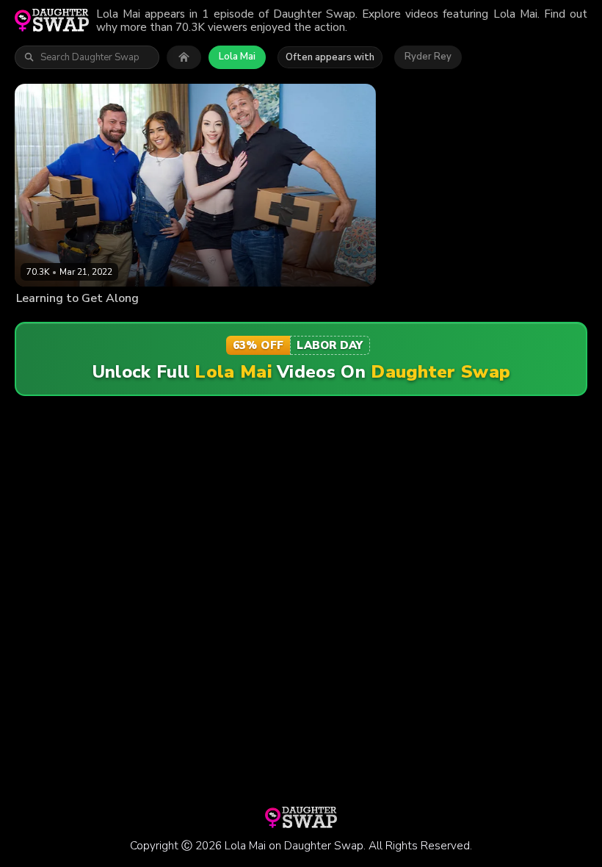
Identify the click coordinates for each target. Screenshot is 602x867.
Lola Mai (237, 56)
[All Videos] (184, 57)
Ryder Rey (428, 56)
